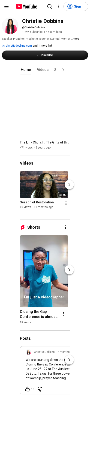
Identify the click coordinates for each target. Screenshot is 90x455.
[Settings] (59, 6)
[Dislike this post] (40, 389)
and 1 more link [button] (42, 45)
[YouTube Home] (26, 6)
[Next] (69, 184)
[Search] (49, 6)
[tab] (25, 69)
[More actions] (66, 203)
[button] (63, 69)
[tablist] (45, 69)
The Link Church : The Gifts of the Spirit (45, 142)
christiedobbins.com (18, 45)
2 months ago (66, 352)
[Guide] (6, 6)
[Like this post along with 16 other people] (27, 389)
